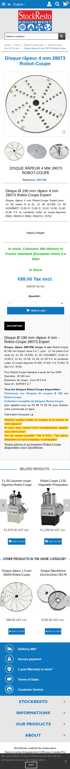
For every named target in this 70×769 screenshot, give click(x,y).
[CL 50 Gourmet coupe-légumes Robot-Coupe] (16, 507)
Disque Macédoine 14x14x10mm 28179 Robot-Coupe (53, 574)
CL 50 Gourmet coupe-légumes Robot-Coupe (17, 482)
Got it (31, 765)
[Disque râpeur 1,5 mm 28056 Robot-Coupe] (16, 597)
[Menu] (3, 4)
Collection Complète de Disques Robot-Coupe (33, 401)
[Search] (57, 3)
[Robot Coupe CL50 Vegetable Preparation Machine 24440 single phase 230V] (53, 507)
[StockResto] (35, 20)
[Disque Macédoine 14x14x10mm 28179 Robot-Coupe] (53, 597)
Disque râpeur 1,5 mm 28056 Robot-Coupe (16, 572)
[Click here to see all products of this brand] (36, 233)
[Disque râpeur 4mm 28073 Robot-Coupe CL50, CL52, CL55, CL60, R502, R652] (64, 132)
